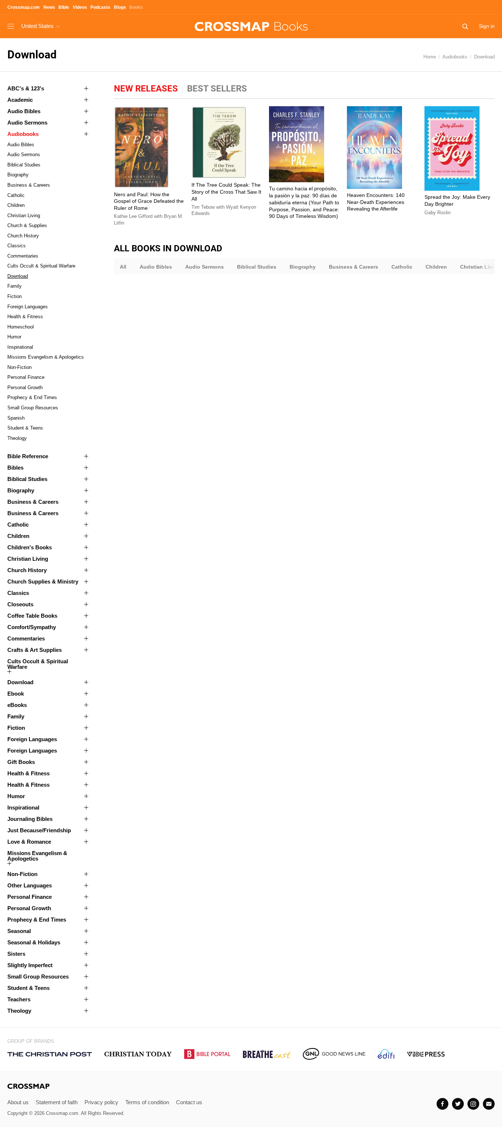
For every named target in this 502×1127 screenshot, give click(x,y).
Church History (23, 235)
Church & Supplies (27, 225)
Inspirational (20, 347)
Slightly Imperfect (30, 965)
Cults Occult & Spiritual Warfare (41, 266)
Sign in (487, 26)
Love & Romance (29, 842)
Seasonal (19, 931)
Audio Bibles (23, 111)
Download (484, 57)
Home (429, 57)
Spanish (16, 418)
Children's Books (29, 547)
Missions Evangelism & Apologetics (45, 357)
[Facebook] (442, 1104)
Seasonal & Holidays (33, 942)
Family (14, 286)
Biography (18, 174)
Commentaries (22, 256)
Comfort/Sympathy (31, 627)
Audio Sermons (27, 122)
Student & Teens (25, 428)
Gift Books (21, 762)
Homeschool (20, 327)
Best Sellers (217, 88)
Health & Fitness (25, 316)
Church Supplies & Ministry (42, 581)
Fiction (14, 296)
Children (16, 205)
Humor (14, 337)
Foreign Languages (27, 306)
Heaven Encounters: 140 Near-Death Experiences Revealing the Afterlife (376, 202)
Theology (17, 438)
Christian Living (23, 215)
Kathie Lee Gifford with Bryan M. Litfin (148, 219)
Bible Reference (27, 456)
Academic (20, 100)
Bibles (15, 467)
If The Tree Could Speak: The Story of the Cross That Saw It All (226, 192)
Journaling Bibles (30, 819)
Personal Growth (25, 387)
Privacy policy (101, 1102)
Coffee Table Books (32, 616)
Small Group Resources (32, 407)
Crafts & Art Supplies (34, 650)
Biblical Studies (23, 165)
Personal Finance (25, 377)
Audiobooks (454, 57)
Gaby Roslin (437, 212)
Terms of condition (147, 1102)
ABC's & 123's (25, 88)
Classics (16, 245)
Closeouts (20, 604)
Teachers (19, 999)
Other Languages (29, 885)
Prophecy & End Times (32, 397)
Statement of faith (57, 1102)
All (123, 267)
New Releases (146, 88)
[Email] (489, 1104)
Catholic (16, 195)
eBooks (17, 705)
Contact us (189, 1102)
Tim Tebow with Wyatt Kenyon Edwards (223, 210)
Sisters (16, 954)
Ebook (15, 693)
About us (18, 1102)
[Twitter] (458, 1104)
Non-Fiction (19, 367)
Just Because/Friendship (39, 830)
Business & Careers (28, 185)
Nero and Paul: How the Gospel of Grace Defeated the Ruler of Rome (149, 201)
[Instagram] (473, 1104)
